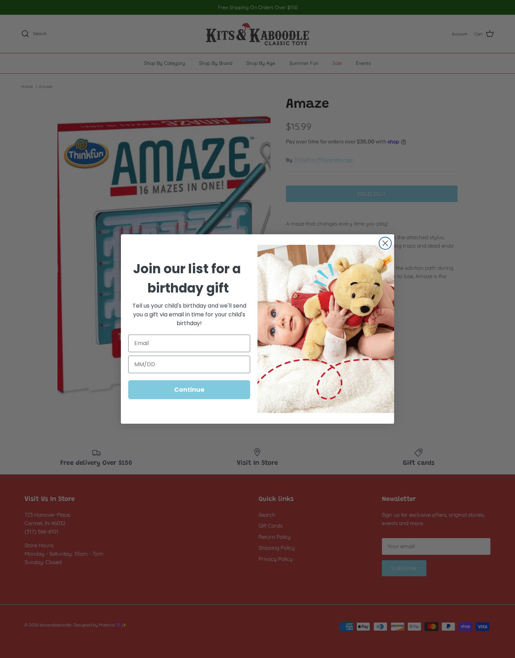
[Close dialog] (385, 243)
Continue (189, 389)
